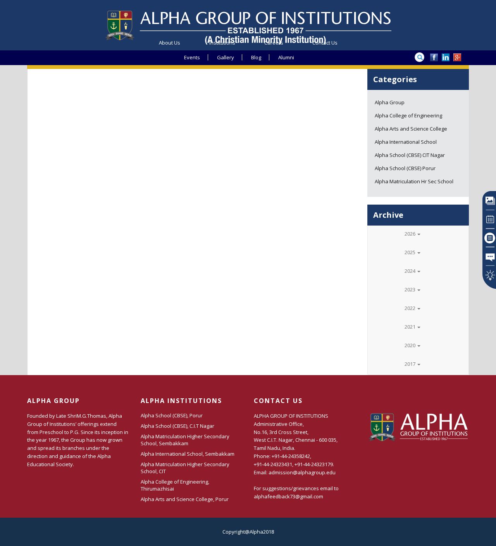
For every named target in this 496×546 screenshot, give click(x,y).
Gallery (225, 57)
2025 (411, 252)
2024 (411, 270)
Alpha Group (390, 102)
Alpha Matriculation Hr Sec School (414, 181)
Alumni (286, 57)
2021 (411, 326)
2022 (411, 308)
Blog (256, 57)
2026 (411, 233)
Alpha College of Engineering (408, 115)
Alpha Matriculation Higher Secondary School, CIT (185, 468)
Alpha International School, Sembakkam (187, 453)
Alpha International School (406, 141)
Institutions (222, 42)
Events (192, 57)
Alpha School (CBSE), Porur (172, 415)
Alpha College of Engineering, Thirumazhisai (175, 485)
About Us (169, 42)
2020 (411, 345)
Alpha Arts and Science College (411, 128)
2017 (411, 363)
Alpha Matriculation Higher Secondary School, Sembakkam (185, 440)
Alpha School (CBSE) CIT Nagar (410, 155)
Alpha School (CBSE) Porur (405, 168)
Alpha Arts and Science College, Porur (185, 499)
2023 (411, 289)
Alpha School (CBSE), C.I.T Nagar (177, 425)
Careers (273, 42)
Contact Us (325, 42)
